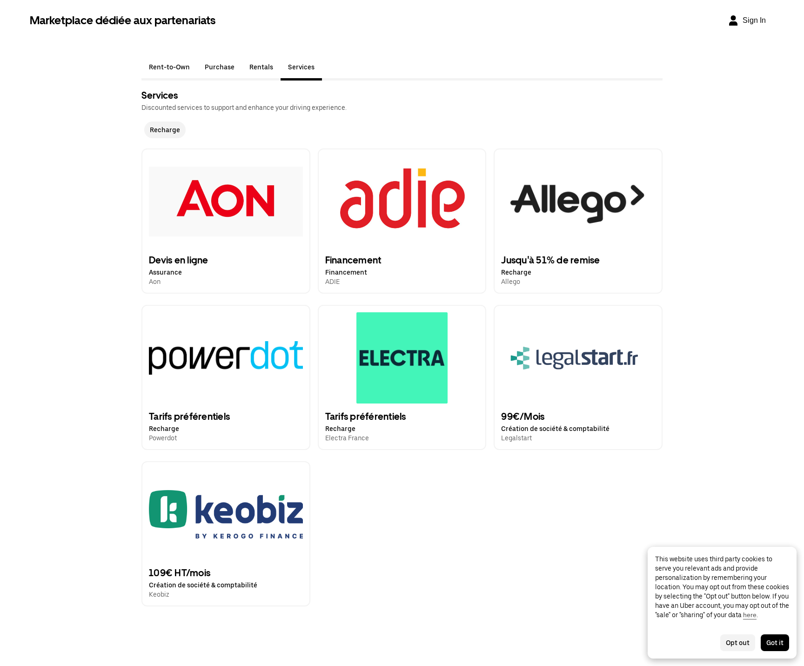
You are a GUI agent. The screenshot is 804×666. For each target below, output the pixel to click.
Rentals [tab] (261, 67)
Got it (775, 642)
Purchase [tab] (219, 67)
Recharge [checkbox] (165, 130)
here (750, 615)
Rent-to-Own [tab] (169, 67)
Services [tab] (301, 67)
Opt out (738, 642)
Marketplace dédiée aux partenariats (122, 20)
